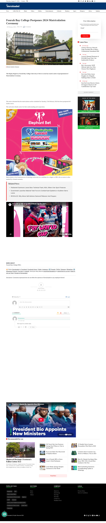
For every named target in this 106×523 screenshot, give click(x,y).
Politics (40, 11)
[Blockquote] (33, 307)
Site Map (56, 494)
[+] (41, 307)
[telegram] (87, 1)
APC (15, 491)
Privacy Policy (81, 491)
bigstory (24, 497)
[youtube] (92, 1)
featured (14, 499)
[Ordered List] (29, 307)
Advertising (57, 492)
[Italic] (22, 307)
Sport (74, 11)
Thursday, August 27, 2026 (12, 1)
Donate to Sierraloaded (21, 273)
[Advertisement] (71, 5)
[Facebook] (78, 1)
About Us (56, 491)
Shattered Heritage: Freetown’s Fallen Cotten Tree (18, 460)
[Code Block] (35, 307)
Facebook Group (32, 269)
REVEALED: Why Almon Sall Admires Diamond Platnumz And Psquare (33, 196)
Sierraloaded (15, 269)
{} (39, 307)
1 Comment (28, 26)
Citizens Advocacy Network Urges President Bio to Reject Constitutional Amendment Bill (90, 49)
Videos (32, 11)
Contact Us (57, 498)
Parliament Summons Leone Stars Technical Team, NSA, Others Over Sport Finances (38, 187)
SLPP (8, 499)
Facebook (24, 269)
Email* (82, 28)
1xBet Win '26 (16, 11)
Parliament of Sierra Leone (13, 505)
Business (67, 11)
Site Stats (56, 496)
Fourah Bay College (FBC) (13, 265)
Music (25, 11)
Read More (53, 475)
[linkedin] (90, 1)
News (7, 11)
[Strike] (26, 307)
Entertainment (49, 11)
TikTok (58, 269)
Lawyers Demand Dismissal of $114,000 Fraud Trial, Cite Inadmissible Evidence (90, 58)
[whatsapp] (94, 1)
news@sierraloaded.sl (49, 271)
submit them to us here (63, 271)
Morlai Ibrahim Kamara (13, 67)
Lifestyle (59, 11)
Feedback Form (58, 500)
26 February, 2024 (11, 27)
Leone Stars (24, 505)
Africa (90, 11)
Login (68, 297)
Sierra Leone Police (11, 494)
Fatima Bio (9, 508)
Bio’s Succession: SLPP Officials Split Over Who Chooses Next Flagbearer (88, 67)
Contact (23, 1)
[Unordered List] (31, 307)
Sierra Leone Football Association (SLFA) (16, 502)
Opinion (98, 11)
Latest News (84, 42)
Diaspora (82, 11)
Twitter (40, 269)
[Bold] (20, 307)
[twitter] (85, 1)
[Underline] (24, 307)
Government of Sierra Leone (13, 497)
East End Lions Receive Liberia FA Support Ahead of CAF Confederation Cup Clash (90, 84)
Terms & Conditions (83, 492)
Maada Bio (9, 491)
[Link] (37, 307)
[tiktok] (83, 1)
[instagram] (81, 1)
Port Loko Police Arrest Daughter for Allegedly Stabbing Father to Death (88, 75)
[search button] (27, 1)
